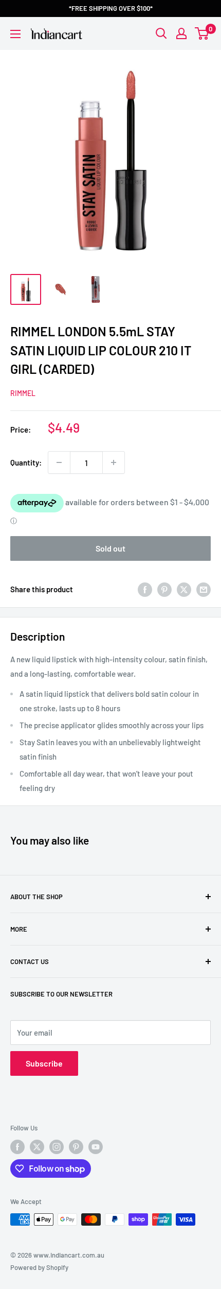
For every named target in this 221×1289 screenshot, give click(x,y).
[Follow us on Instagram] (56, 1147)
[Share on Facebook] (145, 589)
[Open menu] (15, 34)
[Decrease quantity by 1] (59, 462)
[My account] (181, 33)
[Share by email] (203, 589)
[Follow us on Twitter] (37, 1147)
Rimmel (22, 393)
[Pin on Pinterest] (164, 589)
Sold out (110, 548)
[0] (202, 33)
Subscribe (44, 1063)
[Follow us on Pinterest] (76, 1147)
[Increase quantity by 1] (113, 462)
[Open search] (161, 33)
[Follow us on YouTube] (95, 1147)
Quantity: (26, 462)
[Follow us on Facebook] (17, 1147)
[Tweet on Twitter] (184, 589)
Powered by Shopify (39, 1267)
